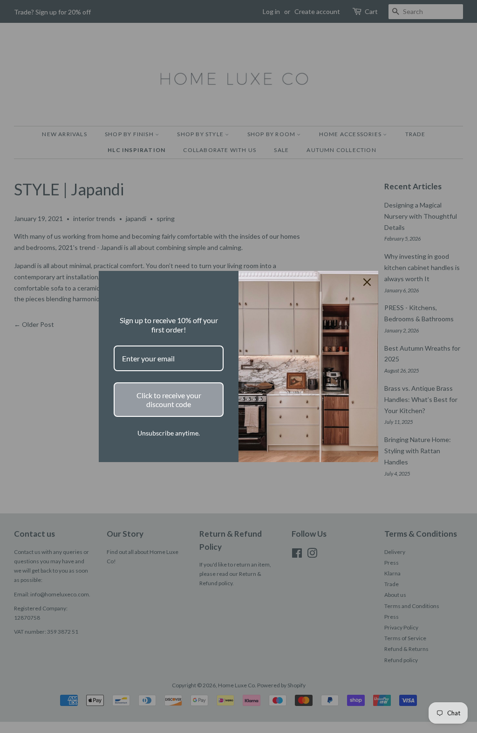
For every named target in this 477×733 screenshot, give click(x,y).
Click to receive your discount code (168, 399)
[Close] (367, 282)
